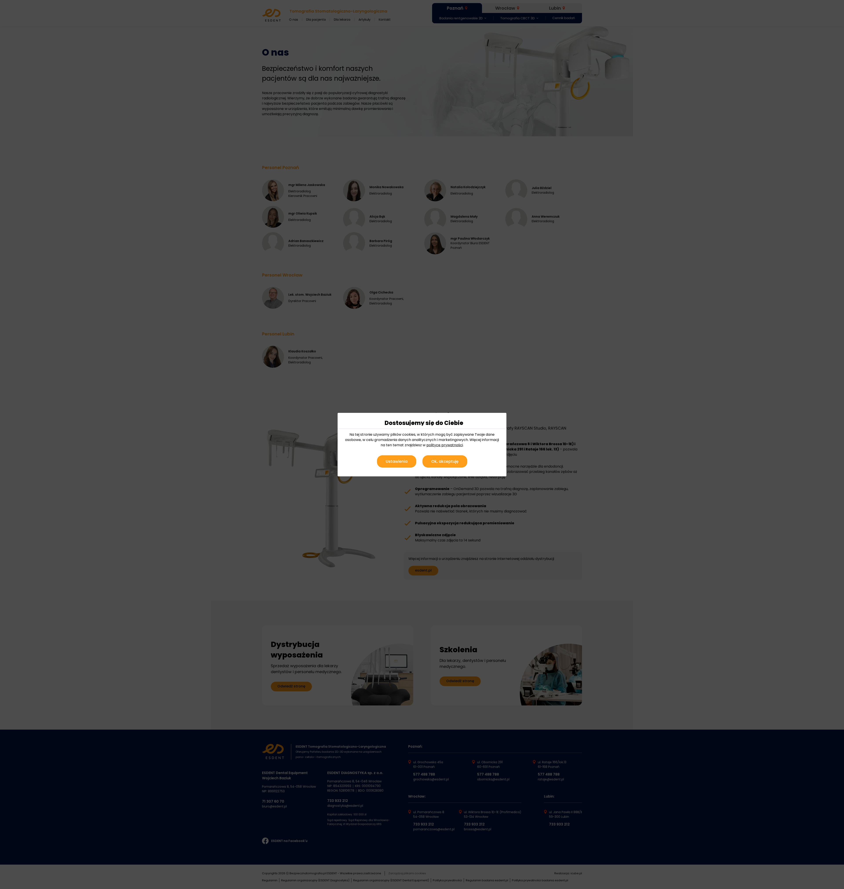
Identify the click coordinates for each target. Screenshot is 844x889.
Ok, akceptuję (444, 461)
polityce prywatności (444, 445)
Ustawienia (396, 461)
